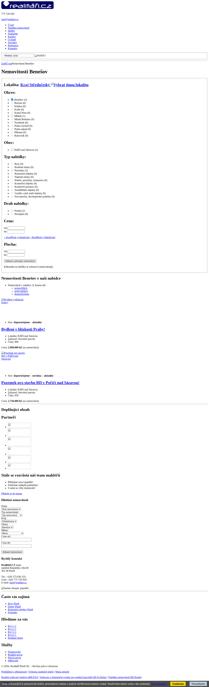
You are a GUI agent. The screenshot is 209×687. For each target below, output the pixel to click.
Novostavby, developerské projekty (35, 196)
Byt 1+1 (12, 626)
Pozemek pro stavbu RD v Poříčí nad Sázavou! (40, 382)
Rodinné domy (24, 167)
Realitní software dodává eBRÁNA (19, 677)
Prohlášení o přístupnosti (14, 671)
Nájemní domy (24, 177)
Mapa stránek (62, 671)
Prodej (20, 210)
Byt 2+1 (12, 629)
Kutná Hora (22, 112)
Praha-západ (22, 129)
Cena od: (6, 536)
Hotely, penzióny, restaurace (31, 180)
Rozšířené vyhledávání (17, 237)
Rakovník (21, 135)
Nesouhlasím (198, 683)
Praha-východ (23, 125)
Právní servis (14, 657)
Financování (14, 651)
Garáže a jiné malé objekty (30, 193)
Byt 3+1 (12, 632)
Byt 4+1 (12, 635)
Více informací (158, 683)
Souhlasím (178, 683)
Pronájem (21, 214)
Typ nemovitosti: (10, 512)
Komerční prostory (26, 186)
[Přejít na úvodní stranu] (27, 8)
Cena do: (6, 542)
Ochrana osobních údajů (41, 671)
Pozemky (21, 170)
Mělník (19, 116)
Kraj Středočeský (35, 85)
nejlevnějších (21, 291)
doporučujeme (21, 294)
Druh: (4, 506)
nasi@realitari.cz (9, 19)
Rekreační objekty (26, 173)
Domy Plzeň (14, 606)
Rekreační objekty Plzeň (20, 609)
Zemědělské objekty (27, 190)
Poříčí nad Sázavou (26, 149)
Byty (19, 163)
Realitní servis (15, 654)
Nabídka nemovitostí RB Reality (125, 677)
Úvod (9, 63)
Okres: (4, 524)
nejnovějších (20, 288)
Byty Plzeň (13, 603)
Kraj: (4, 518)
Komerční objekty (26, 183)
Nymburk (21, 122)
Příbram (20, 132)
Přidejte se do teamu (11, 493)
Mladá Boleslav (24, 119)
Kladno (20, 106)
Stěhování (13, 660)
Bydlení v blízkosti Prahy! (23, 329)
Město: (4, 530)
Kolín (19, 109)
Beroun (20, 103)
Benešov (20, 99)
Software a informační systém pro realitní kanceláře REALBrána (73, 677)
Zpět (3, 63)
